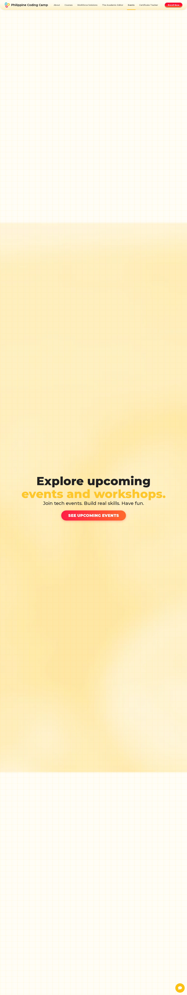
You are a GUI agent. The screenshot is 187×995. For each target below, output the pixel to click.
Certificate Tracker (148, 5)
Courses (69, 5)
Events (131, 5)
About (57, 5)
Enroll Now (173, 5)
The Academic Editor (112, 5)
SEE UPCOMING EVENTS (93, 515)
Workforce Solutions (87, 5)
